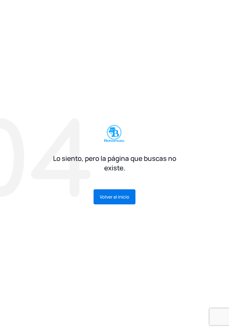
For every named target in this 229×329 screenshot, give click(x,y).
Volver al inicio (114, 197)
